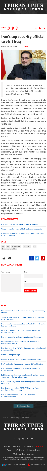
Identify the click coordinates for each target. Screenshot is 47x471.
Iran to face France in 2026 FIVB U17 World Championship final (18, 395)
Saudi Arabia (26, 246)
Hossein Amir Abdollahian (9, 249)
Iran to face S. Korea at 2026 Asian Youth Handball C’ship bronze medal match (23, 325)
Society (17, 446)
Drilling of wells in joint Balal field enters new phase (21, 359)
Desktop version (23, 406)
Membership (14, 418)
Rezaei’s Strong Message (10, 355)
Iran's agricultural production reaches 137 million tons (22, 364)
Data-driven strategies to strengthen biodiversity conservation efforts (20, 342)
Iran (3, 246)
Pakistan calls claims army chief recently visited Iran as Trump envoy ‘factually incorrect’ (22, 376)
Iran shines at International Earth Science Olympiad (21, 337)
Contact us (25, 418)
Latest (4, 305)
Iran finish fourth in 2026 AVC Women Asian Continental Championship (23, 349)
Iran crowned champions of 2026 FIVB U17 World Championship (20, 369)
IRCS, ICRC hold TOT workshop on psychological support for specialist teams (23, 331)
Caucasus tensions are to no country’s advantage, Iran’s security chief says (22, 234)
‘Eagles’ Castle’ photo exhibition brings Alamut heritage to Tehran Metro (22, 318)
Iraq (8, 246)
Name (25, 272)
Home (7, 446)
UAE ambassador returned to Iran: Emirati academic (21, 229)
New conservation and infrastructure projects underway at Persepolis (23, 312)
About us (4, 418)
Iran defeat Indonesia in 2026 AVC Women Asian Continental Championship (20, 389)
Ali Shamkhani (16, 246)
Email (25, 281)
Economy (28, 446)
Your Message (5, 272)
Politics (26, 46)
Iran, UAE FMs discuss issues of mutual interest (19, 224)
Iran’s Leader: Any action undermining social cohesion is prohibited (23, 382)
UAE (34, 246)
